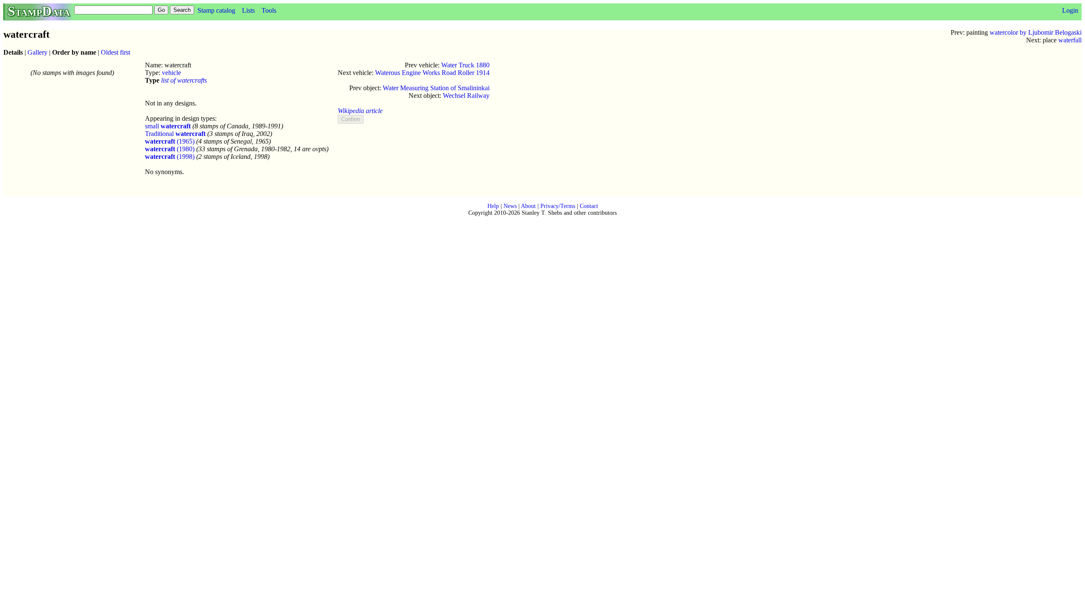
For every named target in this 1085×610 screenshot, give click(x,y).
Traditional (175, 133)
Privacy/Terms (557, 206)
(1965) (170, 141)
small (168, 126)
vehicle (171, 72)
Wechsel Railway (466, 95)
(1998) (170, 156)
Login (1070, 10)
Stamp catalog (216, 10)
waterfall (1070, 40)
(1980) (170, 148)
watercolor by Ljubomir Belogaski (1036, 32)
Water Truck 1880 (465, 65)
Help (493, 206)
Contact (589, 206)
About (528, 206)
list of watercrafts (184, 80)
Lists (248, 10)
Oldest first (115, 52)
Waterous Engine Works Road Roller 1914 (432, 72)
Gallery (37, 52)
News (510, 206)
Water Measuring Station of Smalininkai (436, 88)
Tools (269, 10)
